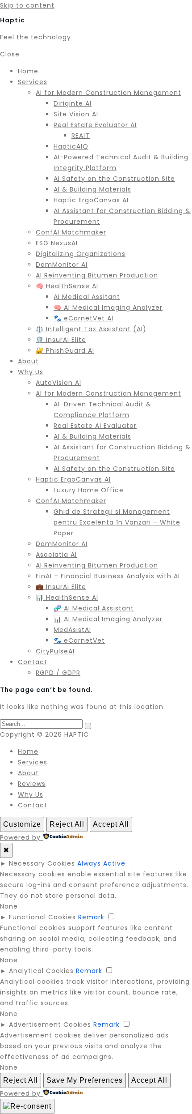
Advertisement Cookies (50, 1024)
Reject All (67, 824)
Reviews (32, 783)
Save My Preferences (84, 1080)
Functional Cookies (42, 917)
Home (28, 751)
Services (32, 762)
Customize (22, 824)
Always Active (101, 863)
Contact (32, 805)
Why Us (30, 794)
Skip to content (27, 5)
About (28, 772)
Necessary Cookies (42, 863)
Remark (91, 917)
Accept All (111, 824)
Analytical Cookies (41, 970)
